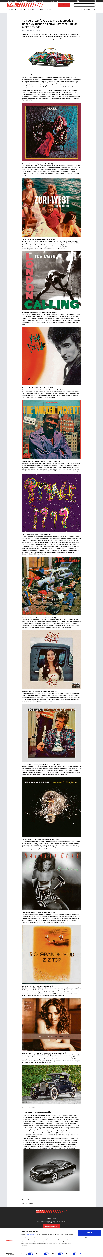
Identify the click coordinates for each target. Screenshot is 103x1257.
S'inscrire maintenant (51, 1226)
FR (59, 1)
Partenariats (43, 1)
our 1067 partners (31, 1234)
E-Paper (52, 1)
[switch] (46, 1254)
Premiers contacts (30, 9)
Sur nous (34, 1)
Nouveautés (12, 9)
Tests (41, 9)
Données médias (24, 1)
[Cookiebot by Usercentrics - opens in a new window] (10, 1254)
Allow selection (89, 1237)
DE (57, 1)
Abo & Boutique (12, 1)
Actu (20, 9)
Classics (48, 9)
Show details (83, 1254)
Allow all (89, 1232)
